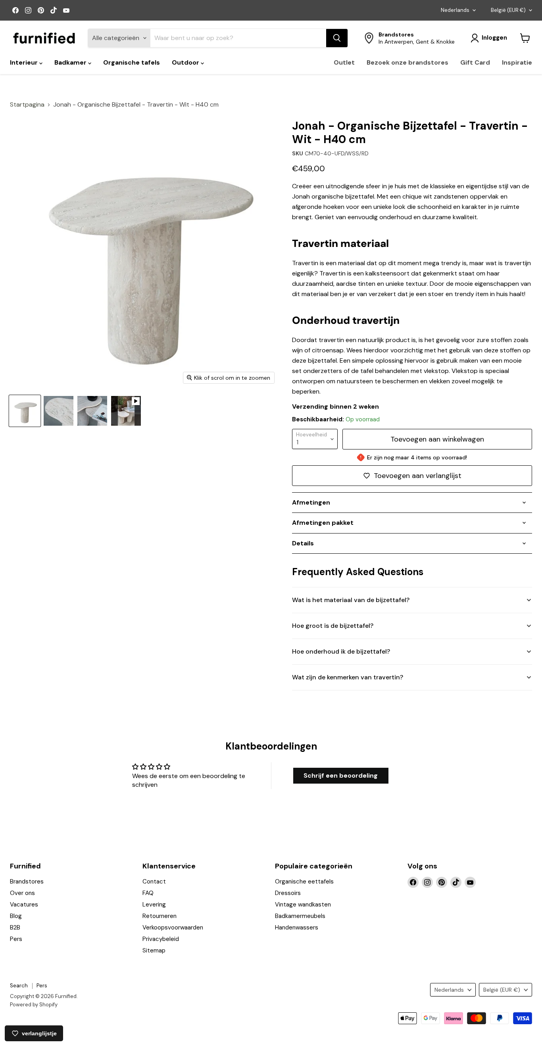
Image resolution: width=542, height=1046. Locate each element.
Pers (16, 939)
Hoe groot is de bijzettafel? (332, 625)
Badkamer (71, 62)
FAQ (148, 893)
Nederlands (455, 10)
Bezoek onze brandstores (407, 62)
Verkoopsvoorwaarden (172, 927)
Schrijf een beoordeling (341, 775)
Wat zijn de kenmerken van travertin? (347, 677)
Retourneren (159, 916)
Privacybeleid (160, 939)
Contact (154, 881)
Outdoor (186, 62)
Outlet (344, 62)
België (508, 10)
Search (19, 985)
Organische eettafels (304, 881)
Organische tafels (131, 62)
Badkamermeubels (300, 916)
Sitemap (153, 950)
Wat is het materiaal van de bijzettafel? (350, 600)
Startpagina (27, 104)
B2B (15, 927)
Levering (154, 904)
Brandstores (27, 881)
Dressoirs (288, 893)
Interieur (24, 62)
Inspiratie (517, 62)
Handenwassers (296, 927)
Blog (16, 916)
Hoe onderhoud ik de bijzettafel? (341, 651)
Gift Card (475, 62)
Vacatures (24, 904)
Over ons (22, 893)
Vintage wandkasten (303, 904)
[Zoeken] (337, 38)
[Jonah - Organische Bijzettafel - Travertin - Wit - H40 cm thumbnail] (24, 410)
